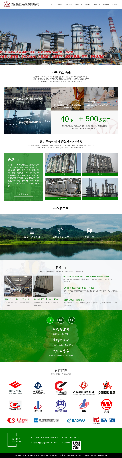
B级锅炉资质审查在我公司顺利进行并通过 (79, 288)
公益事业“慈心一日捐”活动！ (74, 300)
